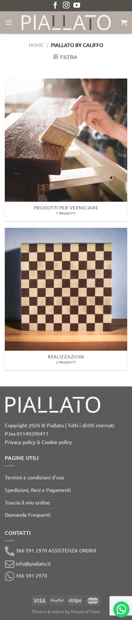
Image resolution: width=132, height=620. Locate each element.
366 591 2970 (30, 575)
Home (36, 45)
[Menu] (8, 22)
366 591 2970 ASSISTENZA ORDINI (55, 550)
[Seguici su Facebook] (55, 5)
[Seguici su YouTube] (76, 5)
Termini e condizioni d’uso (34, 477)
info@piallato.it (32, 563)
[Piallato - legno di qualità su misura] (66, 22)
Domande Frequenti (28, 514)
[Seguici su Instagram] (66, 5)
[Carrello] (124, 22)
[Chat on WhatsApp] (121, 609)
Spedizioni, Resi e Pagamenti (38, 489)
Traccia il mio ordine (27, 502)
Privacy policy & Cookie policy (38, 442)
